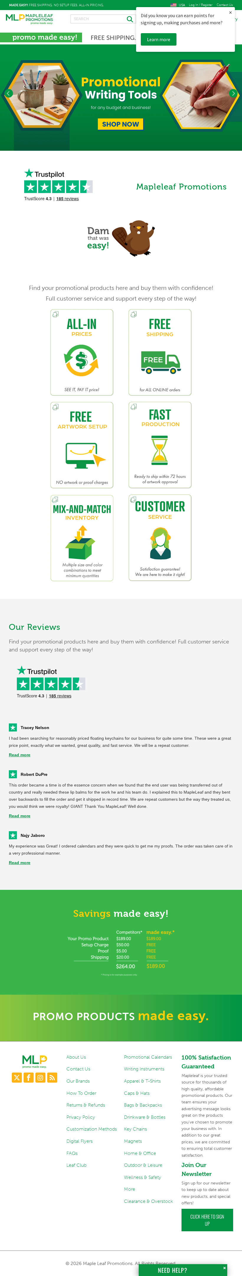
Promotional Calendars (148, 1057)
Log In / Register (200, 5)
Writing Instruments (144, 1069)
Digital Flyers (79, 1141)
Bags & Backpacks (143, 1105)
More (129, 1189)
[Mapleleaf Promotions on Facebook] (29, 1078)
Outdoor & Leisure (143, 1165)
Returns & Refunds (85, 1105)
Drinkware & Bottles (145, 1117)
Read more (19, 754)
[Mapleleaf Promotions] (29, 19)
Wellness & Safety (142, 1177)
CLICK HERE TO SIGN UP (207, 1220)
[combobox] (103, 19)
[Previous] (8, 93)
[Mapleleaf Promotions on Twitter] (17, 1078)
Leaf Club (76, 1165)
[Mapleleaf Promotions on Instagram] (40, 1078)
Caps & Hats (137, 1093)
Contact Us (225, 5)
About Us (76, 1057)
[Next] (233, 93)
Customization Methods (91, 1129)
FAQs (72, 1153)
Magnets (133, 1141)
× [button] (230, 12)
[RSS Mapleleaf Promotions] (52, 1078)
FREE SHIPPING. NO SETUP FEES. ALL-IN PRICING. (56, 5)
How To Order (81, 1093)
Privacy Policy (80, 1117)
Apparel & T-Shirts (142, 1081)
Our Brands (78, 1081)
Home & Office (140, 1153)
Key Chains (135, 1129)
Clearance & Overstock (148, 1201)
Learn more (158, 39)
